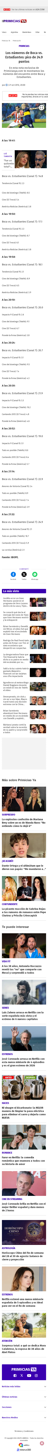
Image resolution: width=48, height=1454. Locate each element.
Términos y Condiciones (24, 1431)
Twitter (24, 579)
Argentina (14, 32)
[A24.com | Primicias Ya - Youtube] (29, 1375)
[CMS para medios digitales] (24, 1450)
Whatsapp (34, 579)
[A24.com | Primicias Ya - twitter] (21, 1375)
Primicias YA (6, 41)
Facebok (13, 579)
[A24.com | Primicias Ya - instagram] (36, 1375)
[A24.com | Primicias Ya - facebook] (15, 1375)
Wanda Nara (26, 32)
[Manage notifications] (42, 1443)
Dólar (38, 32)
